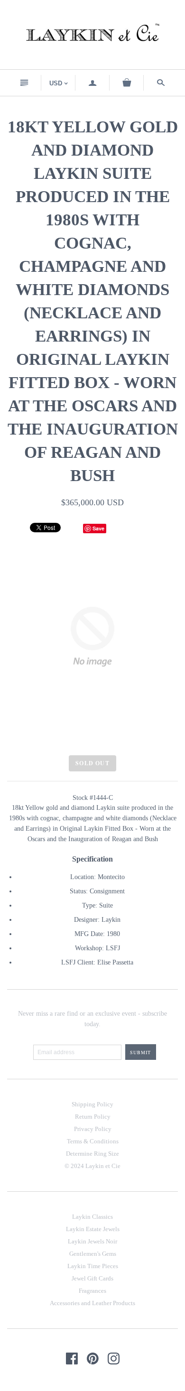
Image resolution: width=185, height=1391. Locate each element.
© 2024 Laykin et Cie (92, 1165)
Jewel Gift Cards (92, 1278)
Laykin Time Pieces (92, 1266)
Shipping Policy (92, 1104)
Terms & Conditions (93, 1141)
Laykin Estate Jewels (93, 1229)
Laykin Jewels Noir (92, 1241)
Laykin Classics (92, 1216)
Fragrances (92, 1290)
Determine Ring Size (92, 1153)
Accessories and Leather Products (92, 1303)
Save (98, 528)
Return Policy (93, 1116)
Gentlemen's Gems (92, 1253)
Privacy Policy (92, 1128)
